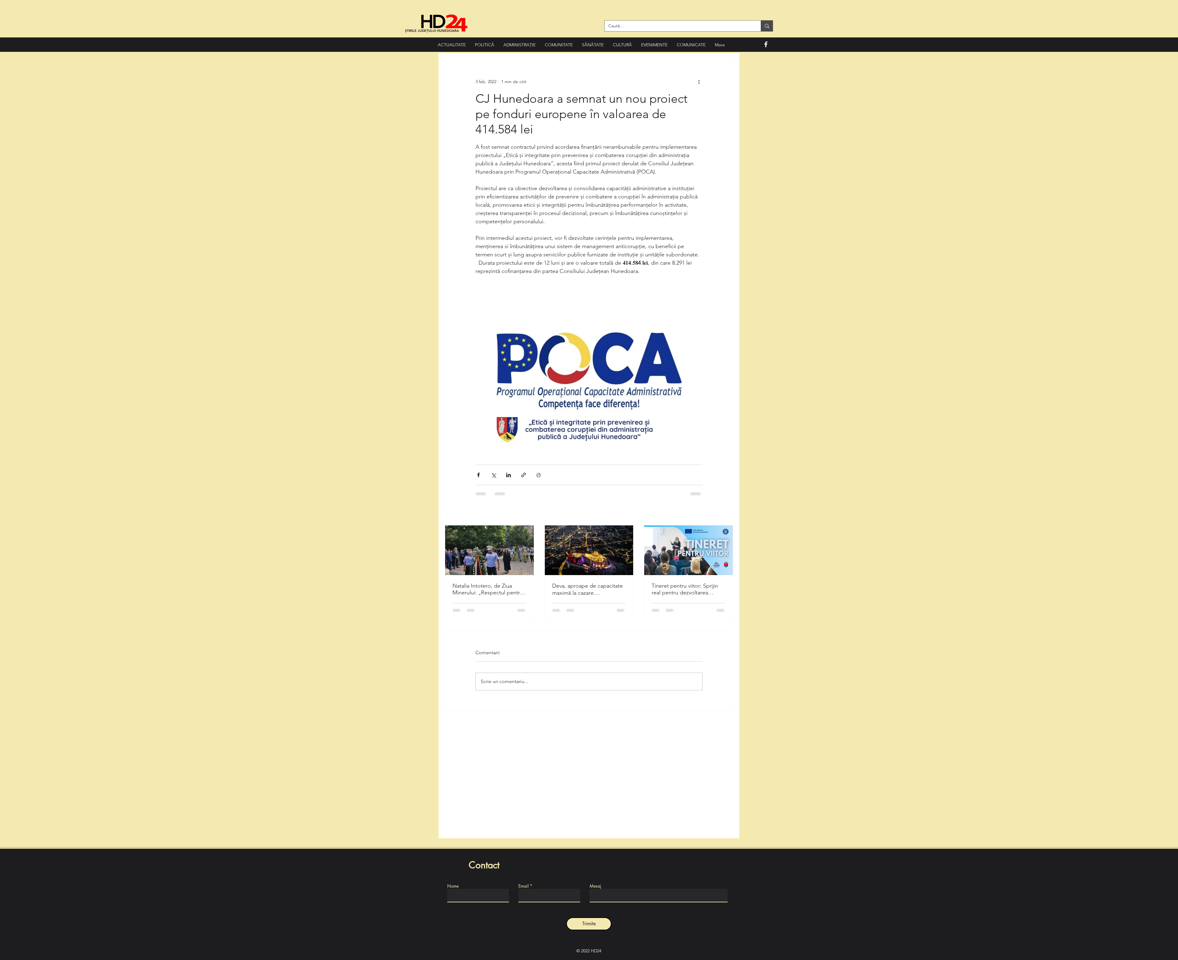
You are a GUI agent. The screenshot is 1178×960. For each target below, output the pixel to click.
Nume (453, 886)
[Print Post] (538, 475)
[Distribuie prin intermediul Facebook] (478, 475)
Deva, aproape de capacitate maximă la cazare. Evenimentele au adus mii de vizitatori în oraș (587, 589)
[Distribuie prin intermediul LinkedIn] (508, 475)
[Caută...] (767, 26)
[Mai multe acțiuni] (699, 81)
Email (523, 886)
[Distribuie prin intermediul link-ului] (523, 475)
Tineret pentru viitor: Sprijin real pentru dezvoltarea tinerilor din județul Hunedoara (685, 589)
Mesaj (595, 886)
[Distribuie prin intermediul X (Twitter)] (493, 475)
